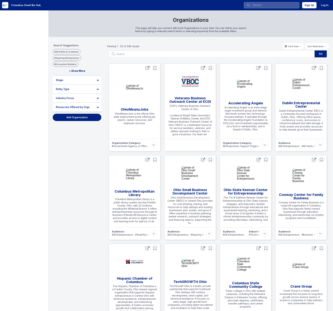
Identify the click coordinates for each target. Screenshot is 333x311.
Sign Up (309, 5)
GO (321, 53)
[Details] (147, 68)
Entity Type (62, 89)
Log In (324, 5)
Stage (59, 80)
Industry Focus (65, 98)
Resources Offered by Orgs (72, 107)
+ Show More (77, 70)
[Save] (155, 68)
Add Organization (77, 117)
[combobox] (271, 5)
